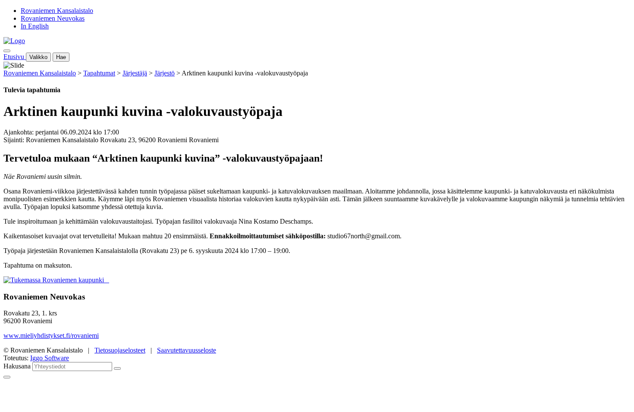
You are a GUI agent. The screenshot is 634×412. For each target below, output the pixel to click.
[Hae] (117, 368)
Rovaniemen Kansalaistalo (57, 10)
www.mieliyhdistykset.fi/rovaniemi (51, 335)
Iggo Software (49, 358)
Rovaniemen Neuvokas (53, 18)
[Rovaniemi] (54, 280)
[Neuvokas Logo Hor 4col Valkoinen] (108, 280)
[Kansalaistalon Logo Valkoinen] (106, 280)
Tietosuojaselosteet (119, 350)
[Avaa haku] (6, 51)
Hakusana (17, 366)
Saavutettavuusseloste (186, 350)
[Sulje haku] (6, 377)
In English (35, 26)
